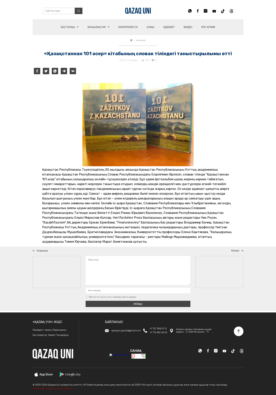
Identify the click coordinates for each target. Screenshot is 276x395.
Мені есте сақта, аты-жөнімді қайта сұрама (112, 297)
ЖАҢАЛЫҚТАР (97, 27)
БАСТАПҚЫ (68, 27)
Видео (188, 27)
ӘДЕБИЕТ (169, 27)
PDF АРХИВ (208, 27)
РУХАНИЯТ (141, 40)
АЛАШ (150, 27)
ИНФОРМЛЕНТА (128, 27)
